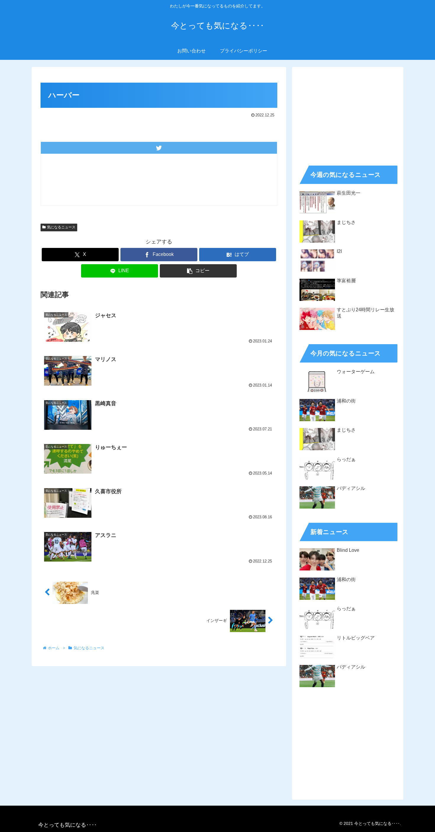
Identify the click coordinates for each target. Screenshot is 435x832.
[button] (198, 271)
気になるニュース (61, 227)
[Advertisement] (347, 114)
